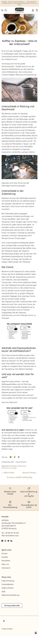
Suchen (5, 553)
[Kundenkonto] (32, 10)
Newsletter (6, 560)
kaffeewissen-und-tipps (9, 468)
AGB (3, 591)
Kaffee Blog (13, 466)
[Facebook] (2, 541)
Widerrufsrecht (8, 588)
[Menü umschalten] (2, 10)
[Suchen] (6, 10)
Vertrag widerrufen (12, 605)
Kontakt (5, 557)
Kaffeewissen (21, 466)
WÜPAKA (9, 629)
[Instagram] (5, 541)
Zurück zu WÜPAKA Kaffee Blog (19, 477)
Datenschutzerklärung (10, 595)
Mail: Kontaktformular (10, 536)
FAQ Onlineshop (8, 581)
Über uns (5, 564)
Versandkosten (8, 584)
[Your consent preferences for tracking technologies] (35, 632)
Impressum (6, 568)
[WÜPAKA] (19, 10)
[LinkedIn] (11, 541)
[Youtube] (8, 541)
